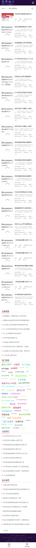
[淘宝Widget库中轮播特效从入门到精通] (8, 228)
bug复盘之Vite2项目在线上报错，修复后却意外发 (17, 351)
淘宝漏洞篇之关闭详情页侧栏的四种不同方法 (24, 43)
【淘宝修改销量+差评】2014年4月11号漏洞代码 (24, 281)
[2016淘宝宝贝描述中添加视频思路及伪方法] (8, 96)
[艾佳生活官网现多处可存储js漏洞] (8, 196)
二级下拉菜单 (8, 421)
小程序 (16, 364)
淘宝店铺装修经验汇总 (21, 399)
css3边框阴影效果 (9, 475)
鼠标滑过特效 (23, 396)
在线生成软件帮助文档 (10, 485)
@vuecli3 (22, 367)
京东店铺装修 (27, 420)
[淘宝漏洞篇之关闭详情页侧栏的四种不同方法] (8, 47)
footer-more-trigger (10, 397)
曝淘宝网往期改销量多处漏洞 (24, 265)
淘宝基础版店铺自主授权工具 (12, 449)
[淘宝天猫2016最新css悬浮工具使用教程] (8, 130)
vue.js (27, 367)
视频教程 (5, 394)
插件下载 (4, 424)
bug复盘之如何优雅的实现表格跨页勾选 (15, 324)
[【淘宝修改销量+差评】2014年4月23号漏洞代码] (8, 257)
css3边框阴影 (15, 428)
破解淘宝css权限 (9, 383)
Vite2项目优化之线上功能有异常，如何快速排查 (17, 346)
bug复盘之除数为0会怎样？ (11, 342)
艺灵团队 (23, 535)
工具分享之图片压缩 (10, 355)
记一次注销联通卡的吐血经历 (12, 333)
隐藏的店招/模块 (6, 428)
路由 (27, 371)
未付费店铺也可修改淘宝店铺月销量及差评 (24, 294)
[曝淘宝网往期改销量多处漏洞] (8, 270)
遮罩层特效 (14, 413)
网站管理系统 (21, 376)
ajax (30, 375)
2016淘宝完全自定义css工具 (24, 59)
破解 (12, 375)
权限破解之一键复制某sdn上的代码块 (14, 316)
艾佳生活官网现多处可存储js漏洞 (24, 192)
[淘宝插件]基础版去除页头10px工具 (24, 14)
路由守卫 (4, 371)
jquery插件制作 (24, 383)
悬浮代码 (29, 389)
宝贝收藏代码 (7, 411)
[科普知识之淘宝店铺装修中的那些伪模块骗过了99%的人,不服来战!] (8, 80)
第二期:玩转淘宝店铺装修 (11, 493)
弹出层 (13, 404)
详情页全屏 (17, 410)
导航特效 (6, 414)
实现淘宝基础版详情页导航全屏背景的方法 (16, 489)
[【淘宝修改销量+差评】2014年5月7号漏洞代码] (8, 244)
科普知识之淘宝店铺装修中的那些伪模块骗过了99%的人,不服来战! (24, 76)
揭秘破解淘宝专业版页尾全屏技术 (24, 208)
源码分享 (21, 390)
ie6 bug (20, 387)
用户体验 (26, 364)
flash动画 (3, 417)
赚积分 (23, 428)
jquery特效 (27, 385)
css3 (3, 389)
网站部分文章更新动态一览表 (12, 498)
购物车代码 (6, 407)
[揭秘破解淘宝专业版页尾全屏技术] (8, 212)
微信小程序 (7, 364)
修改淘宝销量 (24, 414)
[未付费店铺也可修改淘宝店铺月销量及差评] (8, 298)
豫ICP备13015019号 (22, 539)
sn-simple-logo (8, 400)
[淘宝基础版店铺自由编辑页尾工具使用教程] (8, 164)
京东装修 (22, 379)
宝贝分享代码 (21, 404)
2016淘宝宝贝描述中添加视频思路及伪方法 (24, 92)
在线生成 (13, 379)
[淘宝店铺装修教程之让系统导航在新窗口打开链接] (8, 31)
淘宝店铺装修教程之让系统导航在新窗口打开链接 (24, 27)
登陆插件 (17, 408)
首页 (9, 545)
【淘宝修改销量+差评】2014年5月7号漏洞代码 (24, 240)
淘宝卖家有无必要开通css (11, 515)
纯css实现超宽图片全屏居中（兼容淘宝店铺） (17, 471)
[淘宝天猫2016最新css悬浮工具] (8, 112)
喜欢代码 (5, 404)
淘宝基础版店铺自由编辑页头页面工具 (15, 444)
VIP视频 (27, 545)
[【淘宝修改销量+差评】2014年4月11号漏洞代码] (8, 286)
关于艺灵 (13, 535)
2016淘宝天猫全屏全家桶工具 (12, 458)
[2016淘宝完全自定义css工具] (8, 63)
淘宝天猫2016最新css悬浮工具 (24, 108)
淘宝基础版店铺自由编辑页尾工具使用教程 (24, 160)
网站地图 (18, 535)
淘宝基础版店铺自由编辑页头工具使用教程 (24, 176)
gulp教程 (14, 368)
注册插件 (10, 390)
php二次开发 (5, 378)
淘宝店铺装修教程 (8, 386)
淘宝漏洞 (10, 424)
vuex (10, 372)
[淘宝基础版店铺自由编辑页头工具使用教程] (8, 180)
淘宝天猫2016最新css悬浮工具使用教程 (24, 126)
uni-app (5, 368)
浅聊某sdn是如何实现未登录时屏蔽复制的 (16, 320)
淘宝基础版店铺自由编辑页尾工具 (24, 142)
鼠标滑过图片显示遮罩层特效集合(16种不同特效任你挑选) (17, 524)
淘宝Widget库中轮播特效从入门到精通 (24, 224)
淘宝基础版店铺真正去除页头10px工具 (15, 453)
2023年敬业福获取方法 (10, 338)
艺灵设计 (5, 3)
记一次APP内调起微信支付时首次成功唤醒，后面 (17, 329)
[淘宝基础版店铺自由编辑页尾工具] (8, 146)
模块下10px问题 (14, 418)
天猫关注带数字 (26, 410)
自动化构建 (5, 375)
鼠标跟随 (18, 425)
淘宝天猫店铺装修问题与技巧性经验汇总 (15, 502)
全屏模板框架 (15, 394)
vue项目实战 (19, 372)
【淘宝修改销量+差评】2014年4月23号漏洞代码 (24, 253)
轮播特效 (19, 421)
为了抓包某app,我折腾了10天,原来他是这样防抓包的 (17, 466)
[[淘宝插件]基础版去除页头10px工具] (8, 18)
